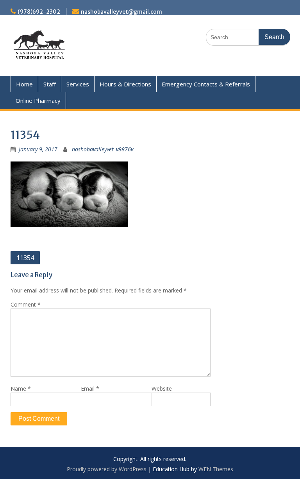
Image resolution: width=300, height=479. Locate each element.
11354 (25, 257)
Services (77, 84)
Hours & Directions (125, 84)
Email (90, 388)
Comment (26, 304)
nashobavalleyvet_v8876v (102, 149)
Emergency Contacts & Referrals (206, 84)
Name (21, 388)
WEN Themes (215, 469)
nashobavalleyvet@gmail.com (121, 11)
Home (24, 84)
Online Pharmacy (38, 100)
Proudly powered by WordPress (106, 469)
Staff (49, 84)
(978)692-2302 (39, 11)
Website (162, 388)
